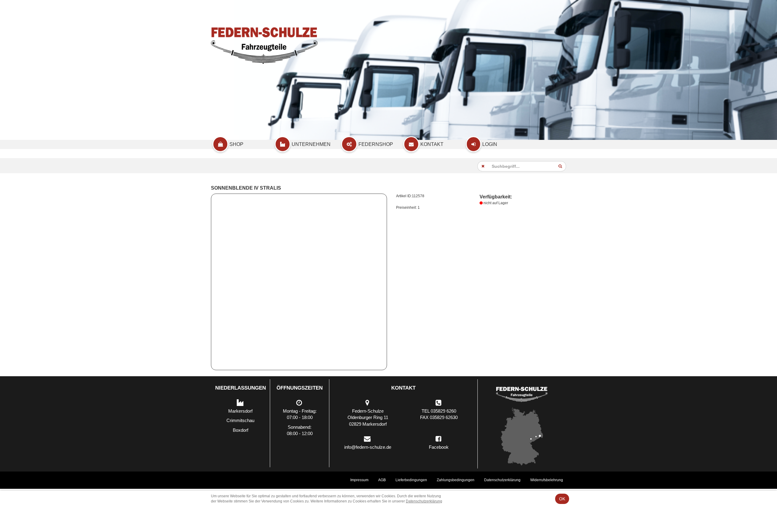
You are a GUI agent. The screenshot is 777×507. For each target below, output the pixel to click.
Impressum (359, 480)
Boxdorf (240, 430)
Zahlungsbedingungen (455, 480)
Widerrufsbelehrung (546, 480)
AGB (382, 480)
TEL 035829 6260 (439, 411)
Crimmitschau (240, 420)
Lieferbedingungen (411, 480)
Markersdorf (240, 411)
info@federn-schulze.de (367, 447)
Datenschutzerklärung (502, 480)
